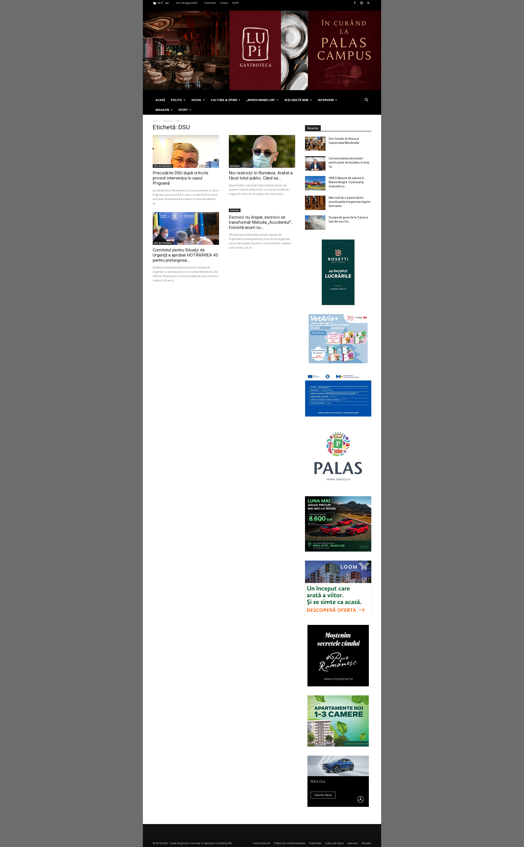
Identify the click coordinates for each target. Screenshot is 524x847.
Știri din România (163, 166)
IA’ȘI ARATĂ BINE (297, 100)
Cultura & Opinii (334, 843)
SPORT (183, 110)
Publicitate (210, 2)
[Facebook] (355, 3)
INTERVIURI (326, 100)
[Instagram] (361, 3)
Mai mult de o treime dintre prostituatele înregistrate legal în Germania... (349, 202)
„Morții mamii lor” (260, 100)
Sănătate (234, 166)
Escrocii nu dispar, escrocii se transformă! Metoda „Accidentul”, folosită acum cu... (260, 222)
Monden (366, 843)
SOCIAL (196, 100)
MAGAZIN (162, 110)
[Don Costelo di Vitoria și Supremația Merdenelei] (315, 144)
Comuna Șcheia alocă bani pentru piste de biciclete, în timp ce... (349, 162)
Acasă (156, 121)
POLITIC (176, 100)
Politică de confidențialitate (289, 843)
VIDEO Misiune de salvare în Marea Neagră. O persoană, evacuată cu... (346, 182)
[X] (368, 3)
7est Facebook (261, 843)
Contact (224, 2)
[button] (366, 100)
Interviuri (353, 843)
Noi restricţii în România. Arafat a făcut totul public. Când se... (260, 175)
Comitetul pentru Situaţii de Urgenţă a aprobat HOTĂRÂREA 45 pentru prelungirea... (185, 255)
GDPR (235, 2)
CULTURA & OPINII (224, 100)
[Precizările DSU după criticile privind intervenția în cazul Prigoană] (186, 151)
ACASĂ (160, 100)
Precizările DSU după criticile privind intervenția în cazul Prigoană (180, 178)
